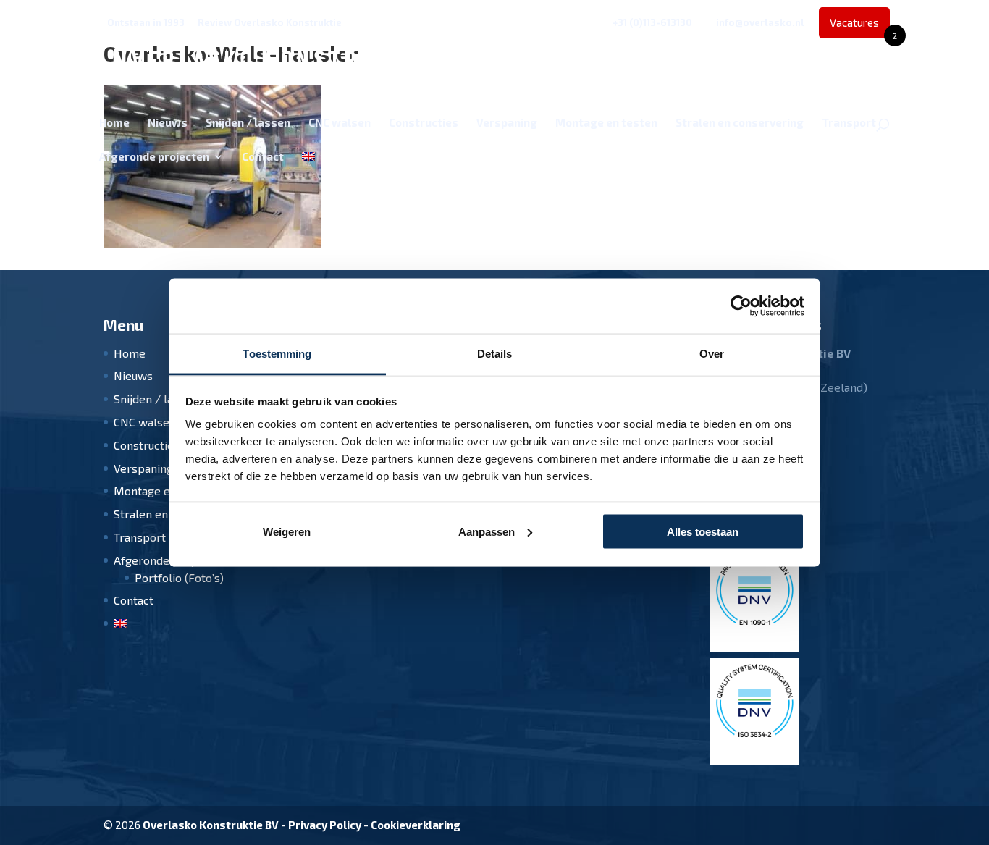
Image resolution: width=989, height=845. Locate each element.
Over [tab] (711, 354)
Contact (263, 157)
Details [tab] (495, 354)
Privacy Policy (324, 824)
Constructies (423, 123)
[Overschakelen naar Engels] (308, 168)
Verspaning (506, 123)
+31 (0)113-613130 (652, 22)
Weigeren (287, 531)
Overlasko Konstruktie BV (211, 824)
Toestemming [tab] (277, 354)
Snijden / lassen (248, 123)
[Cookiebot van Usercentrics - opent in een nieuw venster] (741, 306)
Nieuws (168, 123)
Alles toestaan (702, 531)
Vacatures (860, 27)
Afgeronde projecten (154, 157)
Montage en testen (606, 123)
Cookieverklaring (415, 824)
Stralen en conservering (740, 123)
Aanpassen (486, 531)
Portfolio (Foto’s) (179, 577)
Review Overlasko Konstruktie (270, 23)
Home (114, 123)
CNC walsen (339, 123)
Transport (849, 123)
